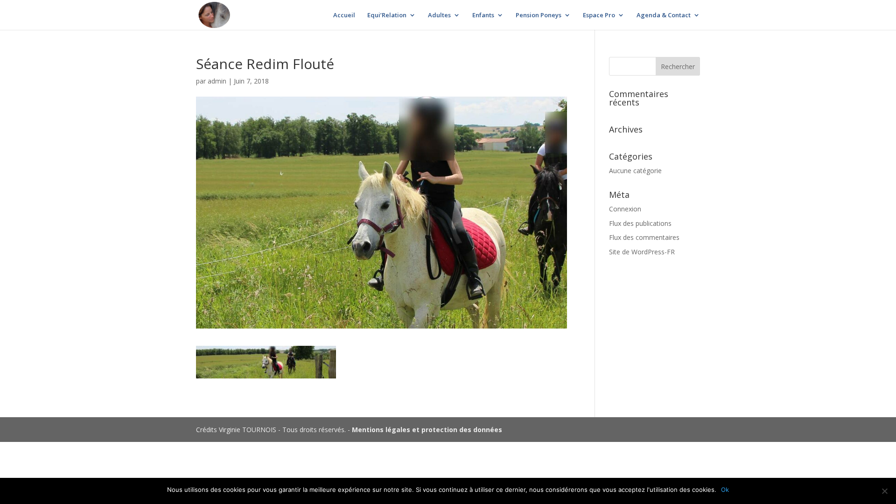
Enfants (483, 15)
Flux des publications (640, 223)
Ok (725, 489)
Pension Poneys (538, 15)
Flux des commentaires (644, 237)
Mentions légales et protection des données (427, 429)
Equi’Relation (386, 15)
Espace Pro (599, 15)
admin (217, 81)
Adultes (439, 15)
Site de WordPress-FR (642, 251)
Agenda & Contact (664, 15)
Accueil (344, 15)
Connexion (625, 208)
